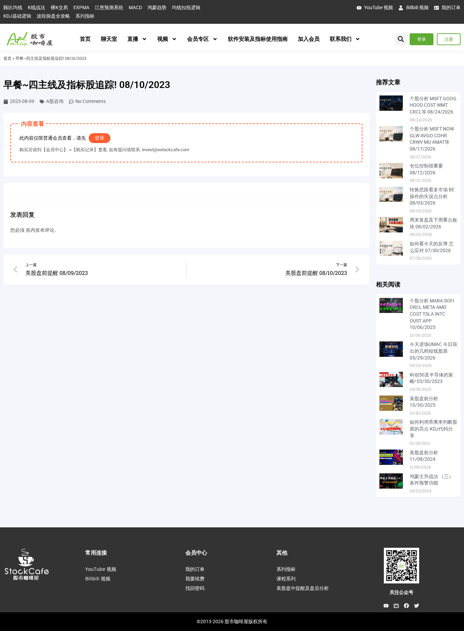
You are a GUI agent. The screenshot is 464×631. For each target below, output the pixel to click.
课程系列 (286, 578)
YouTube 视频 (100, 569)
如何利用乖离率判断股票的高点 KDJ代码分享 (433, 428)
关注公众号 (401, 592)
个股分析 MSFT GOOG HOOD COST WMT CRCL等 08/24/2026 (433, 105)
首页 (85, 39)
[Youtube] (386, 606)
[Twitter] (417, 606)
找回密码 (194, 588)
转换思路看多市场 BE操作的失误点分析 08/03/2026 (432, 196)
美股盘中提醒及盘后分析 (302, 588)
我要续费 (194, 578)
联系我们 (341, 39)
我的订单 (194, 569)
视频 (162, 39)
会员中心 (196, 552)
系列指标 (286, 569)
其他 (281, 552)
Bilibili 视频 (97, 578)
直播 (132, 39)
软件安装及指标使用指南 (258, 39)
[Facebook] (407, 606)
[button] (400, 39)
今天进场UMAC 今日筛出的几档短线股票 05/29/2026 (433, 350)
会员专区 (198, 39)
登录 (99, 138)
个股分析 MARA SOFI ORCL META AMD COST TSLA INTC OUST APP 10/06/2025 (432, 314)
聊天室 (109, 39)
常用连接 (96, 552)
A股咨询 (55, 101)
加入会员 (309, 39)
